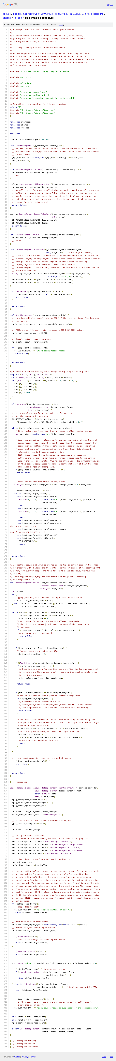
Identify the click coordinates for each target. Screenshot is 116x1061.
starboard (97, 13)
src (87, 13)
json (111, 1056)
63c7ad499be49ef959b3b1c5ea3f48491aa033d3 (51, 13)
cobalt (7, 13)
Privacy (25, 1056)
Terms (33, 1056)
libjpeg (18, 17)
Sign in (110, 4)
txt (104, 1056)
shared (7, 17)
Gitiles (17, 1056)
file (61, 24)
